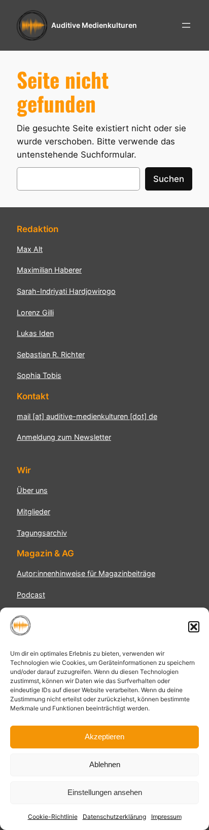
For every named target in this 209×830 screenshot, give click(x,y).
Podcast (31, 594)
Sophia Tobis (39, 375)
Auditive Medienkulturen (94, 25)
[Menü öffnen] (186, 25)
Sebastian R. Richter (51, 354)
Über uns (32, 490)
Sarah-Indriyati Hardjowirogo (66, 291)
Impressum (166, 816)
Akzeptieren (104, 736)
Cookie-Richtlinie (53, 816)
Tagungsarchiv (42, 533)
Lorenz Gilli (35, 312)
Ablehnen (104, 764)
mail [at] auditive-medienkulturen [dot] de (87, 416)
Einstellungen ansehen (104, 792)
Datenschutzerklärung (114, 816)
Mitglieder (33, 511)
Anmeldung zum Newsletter (64, 437)
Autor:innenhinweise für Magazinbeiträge (86, 573)
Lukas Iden (35, 333)
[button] (194, 627)
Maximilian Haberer (49, 270)
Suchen (168, 179)
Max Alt (30, 249)
